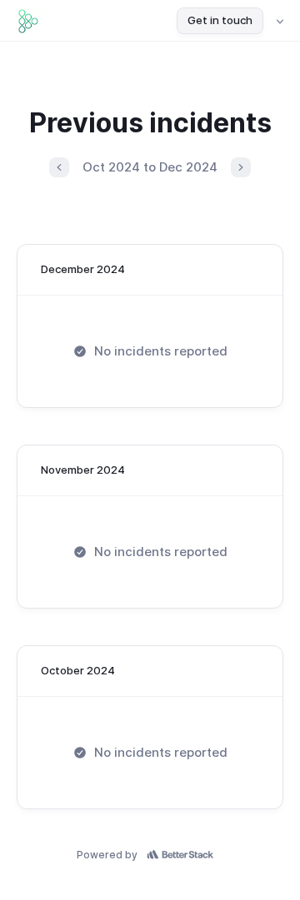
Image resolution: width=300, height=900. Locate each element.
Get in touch (220, 20)
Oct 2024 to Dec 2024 (150, 167)
